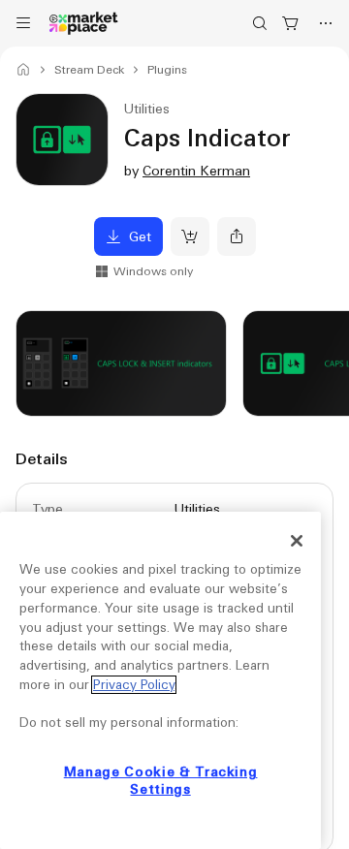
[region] (160, 680)
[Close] (296, 540)
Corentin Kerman (196, 170)
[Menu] (23, 23)
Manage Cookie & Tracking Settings (161, 781)
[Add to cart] (190, 236)
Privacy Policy (133, 684)
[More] (325, 23)
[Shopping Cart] (290, 23)
